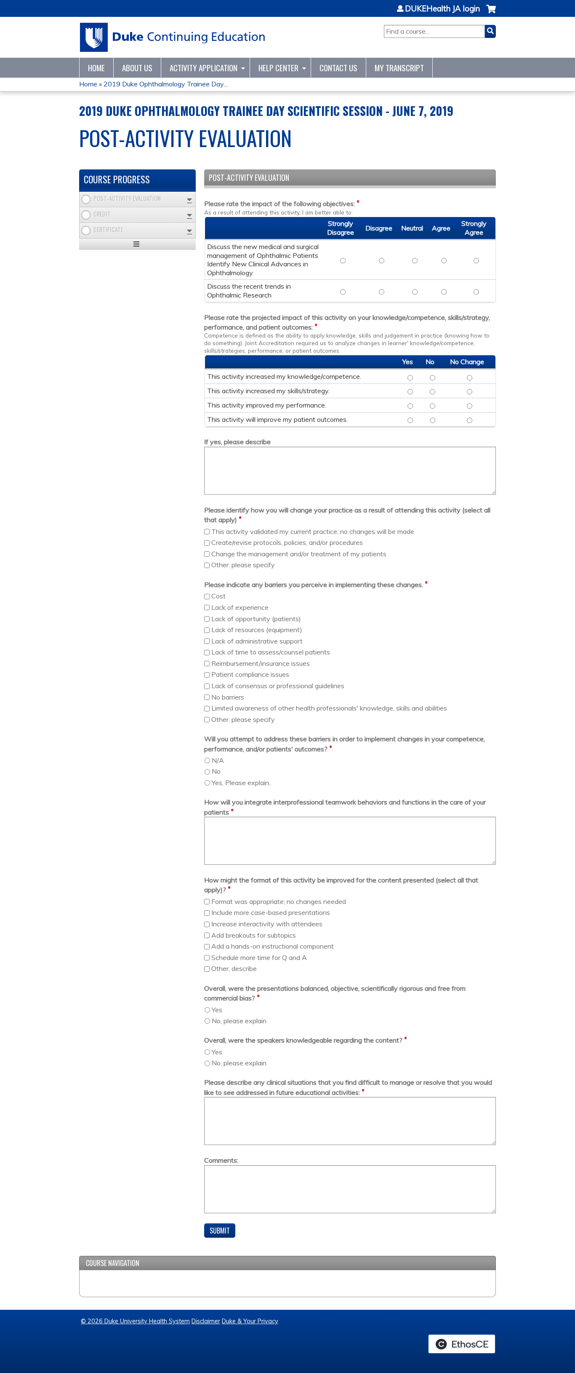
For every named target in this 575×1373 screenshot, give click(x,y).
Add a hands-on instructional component (272, 946)
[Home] (172, 37)
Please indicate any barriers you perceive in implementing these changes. (313, 584)
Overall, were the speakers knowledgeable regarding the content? (303, 1040)
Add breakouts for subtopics (253, 935)
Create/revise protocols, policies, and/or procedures (287, 542)
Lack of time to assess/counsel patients (270, 652)
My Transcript (399, 68)
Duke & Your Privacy (250, 1321)
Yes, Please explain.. (242, 782)
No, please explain (239, 1020)
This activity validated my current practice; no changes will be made (312, 531)
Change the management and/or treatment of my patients (298, 554)
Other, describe (234, 968)
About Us (137, 68)
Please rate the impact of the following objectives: (279, 203)
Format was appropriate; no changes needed (278, 901)
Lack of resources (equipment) (256, 629)
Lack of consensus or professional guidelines (277, 685)
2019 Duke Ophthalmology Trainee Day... (165, 84)
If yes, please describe (237, 441)
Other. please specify (243, 564)
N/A (218, 760)
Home (96, 68)
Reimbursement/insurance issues (260, 663)
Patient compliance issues (250, 674)
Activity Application (203, 68)
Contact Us (338, 68)
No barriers (227, 697)
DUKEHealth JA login (442, 9)
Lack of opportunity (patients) (256, 618)
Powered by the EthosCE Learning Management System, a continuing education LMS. (462, 1344)
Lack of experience (240, 607)
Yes (217, 1010)
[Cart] (491, 13)
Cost (218, 596)
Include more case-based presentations (270, 912)
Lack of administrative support (257, 641)
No (216, 771)
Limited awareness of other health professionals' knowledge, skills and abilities (329, 708)
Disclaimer (206, 1321)
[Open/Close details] (189, 199)
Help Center (278, 68)
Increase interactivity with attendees (266, 924)
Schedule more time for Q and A (259, 957)
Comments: (221, 1160)
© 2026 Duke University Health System (135, 1321)
